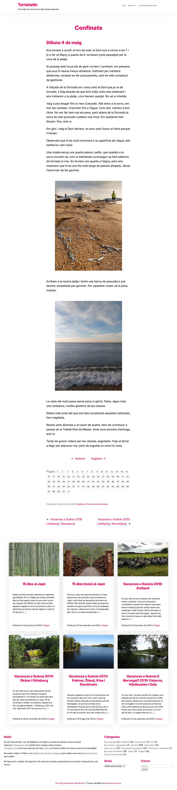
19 (64, 477)
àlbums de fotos (90, 753)
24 (88, 477)
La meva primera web (147, 5)
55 (73, 486)
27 (103, 477)
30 (118, 477)
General (134, 745)
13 (117, 472)
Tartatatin (27, 4)
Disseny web (141, 742)
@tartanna (39, 753)
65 (123, 486)
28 (108, 477)
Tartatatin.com (10, 748)
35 (59, 481)
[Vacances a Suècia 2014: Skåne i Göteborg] (34, 652)
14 (122, 472)
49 (127, 481)
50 (49, 486)
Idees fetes (149, 745)
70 (64, 491)
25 (93, 477)
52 (59, 486)
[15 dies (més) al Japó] (88, 559)
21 (74, 477)
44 (103, 481)
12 (112, 472)
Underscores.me (113, 783)
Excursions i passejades (115, 745)
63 (113, 486)
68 (54, 491)
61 (103, 486)
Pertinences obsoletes (158, 748)
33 (49, 481)
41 (88, 481)
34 (54, 481)
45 (108, 481)
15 (127, 472)
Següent (96, 458)
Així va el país (110, 742)
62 (108, 486)
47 (118, 481)
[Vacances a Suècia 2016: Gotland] (143, 559)
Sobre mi (132, 5)
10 (102, 472)
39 (78, 481)
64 (118, 486)
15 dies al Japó (34, 584)
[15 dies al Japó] (34, 559)
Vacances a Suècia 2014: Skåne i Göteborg (34, 678)
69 (59, 491)
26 (98, 477)
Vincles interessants (113, 754)
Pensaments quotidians (97, 504)
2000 (46, 748)
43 (98, 481)
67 (49, 491)
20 (68, 477)
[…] (24, 612)
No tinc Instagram (53, 753)
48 (123, 481)
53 (64, 486)
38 (73, 481)
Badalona (81, 504)
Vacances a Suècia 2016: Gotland (143, 586)
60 (98, 486)
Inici (123, 5)
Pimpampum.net (20, 745)
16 (49, 477)
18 (59, 477)
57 (83, 486)
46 (113, 481)
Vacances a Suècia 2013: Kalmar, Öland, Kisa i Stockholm (88, 680)
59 (93, 486)
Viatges (46, 625)
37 (69, 481)
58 (88, 486)
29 (113, 477)
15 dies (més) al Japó (88, 584)
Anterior (80, 458)
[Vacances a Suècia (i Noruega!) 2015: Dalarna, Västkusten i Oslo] (143, 652)
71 (68, 491)
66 (127, 486)
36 (63, 481)
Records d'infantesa (113, 751)
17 (54, 477)
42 (93, 481)
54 (69, 486)
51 (54, 486)
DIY (152, 742)
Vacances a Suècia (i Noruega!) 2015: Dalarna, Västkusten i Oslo (143, 680)
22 (78, 477)
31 (123, 477)
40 (83, 481)
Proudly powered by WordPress (70, 783)
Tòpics (131, 751)
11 (107, 472)
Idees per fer (110, 748)
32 (127, 477)
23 (83, 477)
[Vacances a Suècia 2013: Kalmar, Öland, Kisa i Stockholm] (88, 652)
